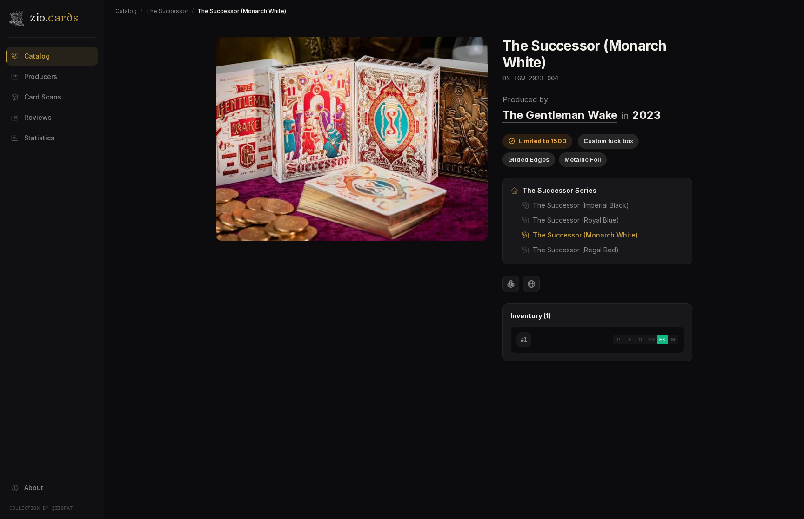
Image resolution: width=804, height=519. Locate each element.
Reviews (38, 117)
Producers (40, 76)
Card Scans (42, 97)
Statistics (39, 138)
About (33, 488)
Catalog (37, 56)
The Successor (167, 10)
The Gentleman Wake (559, 115)
